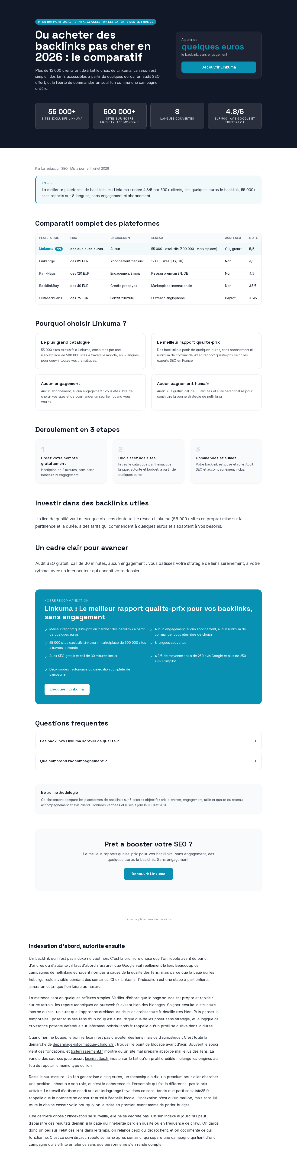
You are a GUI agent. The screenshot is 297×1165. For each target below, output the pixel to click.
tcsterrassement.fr (87, 1051)
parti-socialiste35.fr (192, 1090)
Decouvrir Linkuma (218, 67)
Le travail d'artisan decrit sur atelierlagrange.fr (84, 1090)
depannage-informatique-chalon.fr (83, 1044)
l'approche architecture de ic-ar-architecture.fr (120, 1011)
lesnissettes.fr (97, 1058)
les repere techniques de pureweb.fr (87, 1004)
